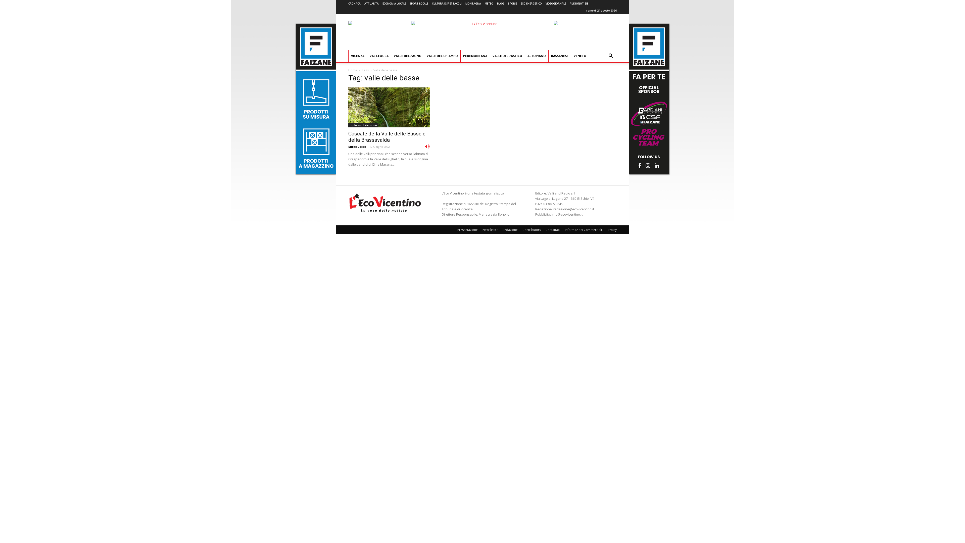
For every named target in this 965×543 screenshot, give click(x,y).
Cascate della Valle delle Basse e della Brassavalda (386, 137)
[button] (611, 56)
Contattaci (553, 230)
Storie (512, 3)
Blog (500, 3)
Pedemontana (475, 56)
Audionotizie (579, 3)
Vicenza (357, 56)
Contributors (531, 230)
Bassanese (559, 56)
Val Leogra (379, 56)
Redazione (510, 230)
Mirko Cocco (357, 147)
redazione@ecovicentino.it (573, 209)
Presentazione (467, 230)
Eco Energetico (531, 3)
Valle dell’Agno (407, 56)
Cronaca (354, 3)
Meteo (489, 3)
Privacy (612, 230)
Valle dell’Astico (507, 56)
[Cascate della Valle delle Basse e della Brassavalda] (389, 107)
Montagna (473, 3)
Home (352, 70)
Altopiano (536, 56)
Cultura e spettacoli (447, 3)
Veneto (580, 56)
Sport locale (419, 3)
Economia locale (394, 3)
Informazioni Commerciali (583, 230)
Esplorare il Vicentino (363, 125)
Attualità (371, 3)
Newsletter (490, 230)
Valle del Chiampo (442, 56)
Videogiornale (556, 3)
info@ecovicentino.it (567, 214)
